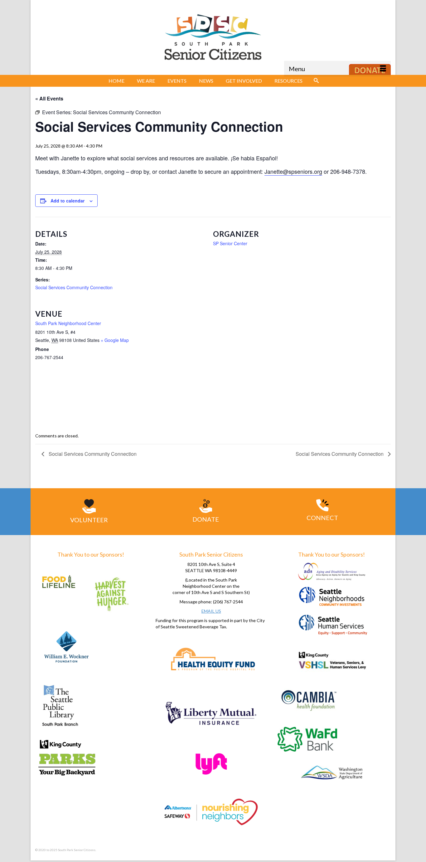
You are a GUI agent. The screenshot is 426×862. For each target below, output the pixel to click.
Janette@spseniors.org (293, 171)
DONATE (205, 519)
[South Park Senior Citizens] (213, 39)
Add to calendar (68, 200)
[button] (316, 81)
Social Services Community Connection (74, 287)
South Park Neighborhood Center (68, 323)
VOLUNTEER (89, 520)
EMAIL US (211, 611)
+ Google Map (115, 340)
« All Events (49, 98)
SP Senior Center (230, 243)
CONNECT (322, 517)
